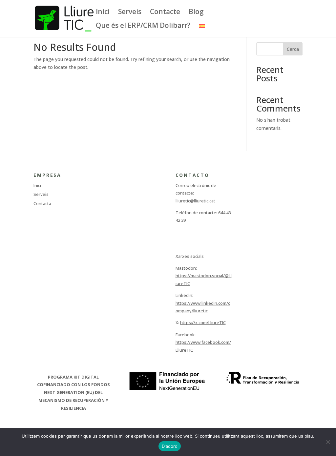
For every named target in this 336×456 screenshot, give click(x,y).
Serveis (129, 12)
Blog (196, 12)
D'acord (170, 446)
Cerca (293, 49)
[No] (328, 442)
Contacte (165, 12)
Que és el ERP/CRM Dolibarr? (143, 26)
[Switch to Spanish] (202, 30)
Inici (103, 12)
